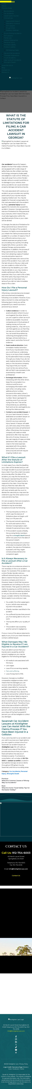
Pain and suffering (12, 671)
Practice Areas (7, 8)
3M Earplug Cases (12, 50)
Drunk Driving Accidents (12, 33)
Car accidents (7, 164)
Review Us (5, 72)
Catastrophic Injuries (11, 16)
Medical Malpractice (11, 40)
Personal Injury (9, 42)
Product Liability (9, 47)
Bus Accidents (9, 11)
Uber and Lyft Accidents (12, 60)
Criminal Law (8, 18)
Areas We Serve (7, 65)
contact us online (14, 760)
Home (4, 3)
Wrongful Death (10, 62)
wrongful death (19, 535)
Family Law (8, 38)
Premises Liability (10, 45)
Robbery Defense (12, 30)
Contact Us (6, 70)
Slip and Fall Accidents (12, 53)
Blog (3, 68)
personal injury (14, 205)
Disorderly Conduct (13, 23)
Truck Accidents (10, 58)
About (4, 6)
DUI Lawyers (10, 26)
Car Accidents (9, 13)
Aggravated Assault (13, 21)
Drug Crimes (10, 28)
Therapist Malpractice (11, 55)
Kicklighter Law (7, 747)
